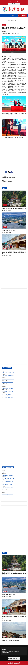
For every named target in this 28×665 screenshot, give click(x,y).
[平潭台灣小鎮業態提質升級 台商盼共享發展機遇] (14, 242)
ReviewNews (11, 663)
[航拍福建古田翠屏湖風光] (14, 220)
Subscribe (24, 15)
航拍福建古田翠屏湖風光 (8, 230)
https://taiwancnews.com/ (7, 391)
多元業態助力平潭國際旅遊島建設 (11, 640)
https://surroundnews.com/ (8, 378)
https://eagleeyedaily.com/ (7, 375)
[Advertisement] (14, 155)
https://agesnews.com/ (7, 385)
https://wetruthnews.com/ (7, 381)
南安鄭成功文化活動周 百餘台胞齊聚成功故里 (14, 208)
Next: (7, 181)
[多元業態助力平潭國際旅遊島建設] (14, 630)
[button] (2, 15)
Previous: (8, 177)
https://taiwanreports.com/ (8, 372)
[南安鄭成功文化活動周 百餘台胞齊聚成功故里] (14, 199)
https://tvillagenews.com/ (7, 397)
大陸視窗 (3, 25)
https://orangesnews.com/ (7, 394)
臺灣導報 (4, 31)
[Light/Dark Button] (13, 15)
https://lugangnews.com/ (7, 388)
